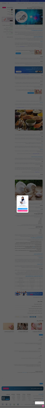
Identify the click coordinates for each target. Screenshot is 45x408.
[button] (17, 196)
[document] (22, 204)
